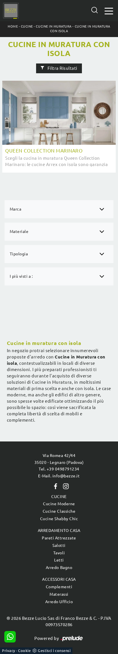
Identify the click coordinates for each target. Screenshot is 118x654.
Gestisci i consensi (54, 651)
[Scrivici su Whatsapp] (10, 637)
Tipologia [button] (19, 254)
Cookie (24, 651)
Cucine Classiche (59, 511)
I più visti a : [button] (21, 276)
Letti (59, 560)
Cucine (27, 26)
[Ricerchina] (94, 10)
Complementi (59, 586)
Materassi (59, 594)
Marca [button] (15, 209)
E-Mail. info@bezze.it (59, 476)
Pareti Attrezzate (59, 538)
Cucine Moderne (59, 503)
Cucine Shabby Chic (59, 518)
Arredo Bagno (59, 567)
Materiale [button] (19, 231)
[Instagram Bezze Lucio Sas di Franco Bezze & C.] (64, 485)
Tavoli (59, 553)
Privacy (8, 651)
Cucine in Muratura (53, 26)
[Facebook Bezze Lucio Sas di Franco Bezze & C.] (54, 485)
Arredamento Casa (59, 530)
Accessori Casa (59, 579)
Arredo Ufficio (59, 601)
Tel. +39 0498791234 (59, 469)
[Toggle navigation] (109, 10)
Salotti (59, 545)
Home (13, 26)
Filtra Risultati (61, 68)
